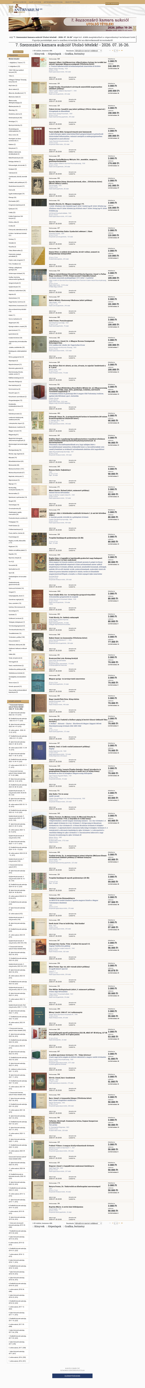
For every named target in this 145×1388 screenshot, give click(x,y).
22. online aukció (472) (16, 913)
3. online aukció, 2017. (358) (17, 1348)
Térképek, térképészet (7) (17, 622)
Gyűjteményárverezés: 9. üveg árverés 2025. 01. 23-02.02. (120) (17, 818)
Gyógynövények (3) (15, 283)
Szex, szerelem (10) (15, 603)
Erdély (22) (12, 212)
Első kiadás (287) (14, 201)
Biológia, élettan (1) (15, 161)
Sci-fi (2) (11, 561)
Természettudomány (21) (17, 629)
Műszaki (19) (13, 457)
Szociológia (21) (14, 611)
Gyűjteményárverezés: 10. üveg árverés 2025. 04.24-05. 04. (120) (18, 793)
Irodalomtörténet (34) (15, 338)
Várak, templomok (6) (15, 658)
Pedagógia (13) (13, 522)
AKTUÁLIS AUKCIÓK (20, 2)
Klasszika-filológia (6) (15, 381)
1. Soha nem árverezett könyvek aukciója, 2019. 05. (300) (17, 1225)
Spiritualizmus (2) (14, 569)
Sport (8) (11, 573)
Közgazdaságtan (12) (15, 400)
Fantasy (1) (12, 239)
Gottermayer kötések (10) (17, 273)
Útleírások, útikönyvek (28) (17, 644)
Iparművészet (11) (14, 330)
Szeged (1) (12, 592)
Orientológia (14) (14, 505)
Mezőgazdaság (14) (15, 450)
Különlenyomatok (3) (15, 414)
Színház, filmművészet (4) (17, 607)
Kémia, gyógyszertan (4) (16, 357)
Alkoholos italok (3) (15, 97)
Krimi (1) (11, 410)
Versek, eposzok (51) (15, 686)
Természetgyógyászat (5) (17, 626)
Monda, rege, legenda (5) (16, 454)
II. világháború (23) (14, 66)
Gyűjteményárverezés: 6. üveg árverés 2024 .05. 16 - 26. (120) (17, 879)
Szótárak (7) (12, 614)
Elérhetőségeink (72, 1376)
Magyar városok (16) (15, 431)
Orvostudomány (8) (15, 508)
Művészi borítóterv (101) (16, 469)
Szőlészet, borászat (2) (16, 618)
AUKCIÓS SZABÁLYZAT (72, 1368)
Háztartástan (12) (14, 298)
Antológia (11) (13, 121)
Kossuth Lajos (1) (14, 393)
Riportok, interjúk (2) (15, 558)
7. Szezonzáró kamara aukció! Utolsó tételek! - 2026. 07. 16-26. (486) (16, 707)
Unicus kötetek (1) (14, 641)
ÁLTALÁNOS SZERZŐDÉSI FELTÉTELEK (72, 1370)
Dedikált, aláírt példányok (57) (18, 182)
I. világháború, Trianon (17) (17, 62)
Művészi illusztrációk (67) (16, 472)
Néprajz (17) (12, 484)
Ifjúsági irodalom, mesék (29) (18, 326)
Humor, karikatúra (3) (15, 319)
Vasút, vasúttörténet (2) (16, 665)
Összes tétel (18, 52)
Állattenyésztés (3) (15, 106)
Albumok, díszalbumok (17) (17, 93)
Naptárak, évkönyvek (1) (16, 476)
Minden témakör (14, 59)
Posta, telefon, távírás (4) (16, 533)
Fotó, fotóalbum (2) (15, 264)
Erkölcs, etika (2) (14, 222)
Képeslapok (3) (13, 361)
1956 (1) (11, 76)
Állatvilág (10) (13, 110)
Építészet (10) (13, 209)
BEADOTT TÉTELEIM (72, 2)
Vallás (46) (12, 654)
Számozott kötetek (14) (16, 588)
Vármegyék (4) (13, 662)
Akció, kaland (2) (14, 89)
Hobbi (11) (12, 315)
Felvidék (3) (12, 243)
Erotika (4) (12, 226)
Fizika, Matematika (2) (15, 250)
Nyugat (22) (12, 501)
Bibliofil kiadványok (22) (16, 158)
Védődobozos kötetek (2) (16, 673)
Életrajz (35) (12, 197)
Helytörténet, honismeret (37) (18, 305)
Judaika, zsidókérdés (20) (17, 347)
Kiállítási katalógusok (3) (16, 378)
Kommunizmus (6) (14, 389)
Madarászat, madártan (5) (17, 427)
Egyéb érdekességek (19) (16, 194)
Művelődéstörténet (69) (16, 461)
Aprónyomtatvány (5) (15, 125)
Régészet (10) (13, 546)
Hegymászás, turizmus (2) (17, 302)
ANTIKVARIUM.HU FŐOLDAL (53, 2)
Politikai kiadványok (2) (16, 529)
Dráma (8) (12, 190)
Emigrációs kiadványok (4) (17, 205)
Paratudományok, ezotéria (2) (18, 518)
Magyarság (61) (14, 434)
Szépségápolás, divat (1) (16, 596)
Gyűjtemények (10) (15, 287)
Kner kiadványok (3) (15, 385)
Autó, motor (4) (13, 135)
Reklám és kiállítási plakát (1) (18, 550)
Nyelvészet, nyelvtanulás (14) (18, 497)
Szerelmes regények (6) (16, 599)
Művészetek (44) (14, 465)
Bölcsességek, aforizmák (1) (17, 165)
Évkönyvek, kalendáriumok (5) (18, 229)
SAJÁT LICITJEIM (35, 2)
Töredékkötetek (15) (15, 633)
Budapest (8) (13, 169)
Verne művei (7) (14, 682)
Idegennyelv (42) (14, 323)
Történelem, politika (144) (17, 637)
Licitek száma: (113, 68)
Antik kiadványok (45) (15, 118)
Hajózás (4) (12, 294)
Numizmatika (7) (14, 493)
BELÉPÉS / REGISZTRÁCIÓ (112, 3)
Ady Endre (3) (13, 85)
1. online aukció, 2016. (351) (17, 1361)
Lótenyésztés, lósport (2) (16, 423)
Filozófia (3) (12, 247)
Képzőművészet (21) (15, 364)
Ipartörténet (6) (13, 334)
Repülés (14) (13, 554)
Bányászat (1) (13, 148)
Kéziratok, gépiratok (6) (16, 368)
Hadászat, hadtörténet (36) (17, 290)
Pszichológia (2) (14, 537)
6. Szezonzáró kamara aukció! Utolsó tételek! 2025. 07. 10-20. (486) (17, 773)
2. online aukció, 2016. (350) (17, 1357)
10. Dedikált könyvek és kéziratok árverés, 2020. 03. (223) (17, 1176)
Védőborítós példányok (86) (17, 669)
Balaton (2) (12, 144)
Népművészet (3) (14, 480)
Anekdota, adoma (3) (15, 114)
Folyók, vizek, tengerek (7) (17, 260)
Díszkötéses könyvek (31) (17, 186)
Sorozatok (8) (13, 565)
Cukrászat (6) (13, 173)
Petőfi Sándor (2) (14, 525)
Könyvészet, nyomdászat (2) (18, 396)
